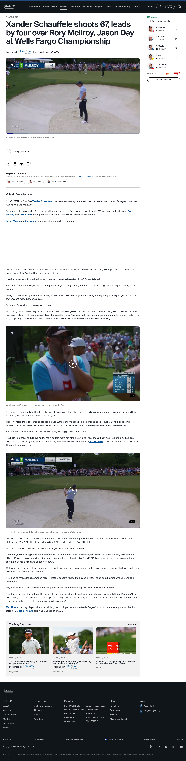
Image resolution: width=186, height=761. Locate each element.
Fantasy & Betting (122, 6)
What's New (69, 721)
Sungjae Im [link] (31, 220)
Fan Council (69, 713)
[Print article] (21, 163)
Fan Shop (114, 706)
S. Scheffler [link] (161, 64)
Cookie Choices (149, 739)
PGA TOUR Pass (93, 721)
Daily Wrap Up (14, 672)
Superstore (115, 710)
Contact (7, 719)
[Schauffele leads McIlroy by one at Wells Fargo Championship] (29, 640)
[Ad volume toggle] (12, 64)
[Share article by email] (28, 163)
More (137, 7)
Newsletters (70, 717)
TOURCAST (8, 723)
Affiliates (38, 710)
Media (37, 714)
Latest (98, 668)
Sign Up (89, 176)
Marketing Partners (43, 706)
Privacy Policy (8, 739)
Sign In (80, 176)
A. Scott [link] (160, 46)
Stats (108, 6)
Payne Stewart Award (74, 709)
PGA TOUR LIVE (72, 706)
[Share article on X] (8, 163)
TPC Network (9, 714)
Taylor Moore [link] (13, 220)
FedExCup (75, 6)
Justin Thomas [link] (25, 610)
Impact (6, 727)
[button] (73, 363)
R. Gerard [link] (160, 36)
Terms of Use (39, 739)
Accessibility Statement (74, 739)
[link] (18, 52)
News (63, 6)
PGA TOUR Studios (95, 717)
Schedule (87, 6)
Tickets (113, 714)
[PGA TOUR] (9, 7)
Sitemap (180, 739)
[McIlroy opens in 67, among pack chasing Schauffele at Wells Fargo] (73, 640)
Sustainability (92, 709)
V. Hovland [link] (161, 27)
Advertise (38, 719)
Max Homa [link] (12, 607)
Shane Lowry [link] (96, 441)
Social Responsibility (96, 706)
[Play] (73, 364)
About (6, 706)
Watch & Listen (50, 6)
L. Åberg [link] (160, 55)
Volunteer (90, 713)
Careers (7, 710)
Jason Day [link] (25, 214)
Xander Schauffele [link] (42, 201)
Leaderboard (34, 6)
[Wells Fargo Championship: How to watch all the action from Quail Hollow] (116, 640)
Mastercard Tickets (119, 719)
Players (98, 6)
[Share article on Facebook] (15, 163)
